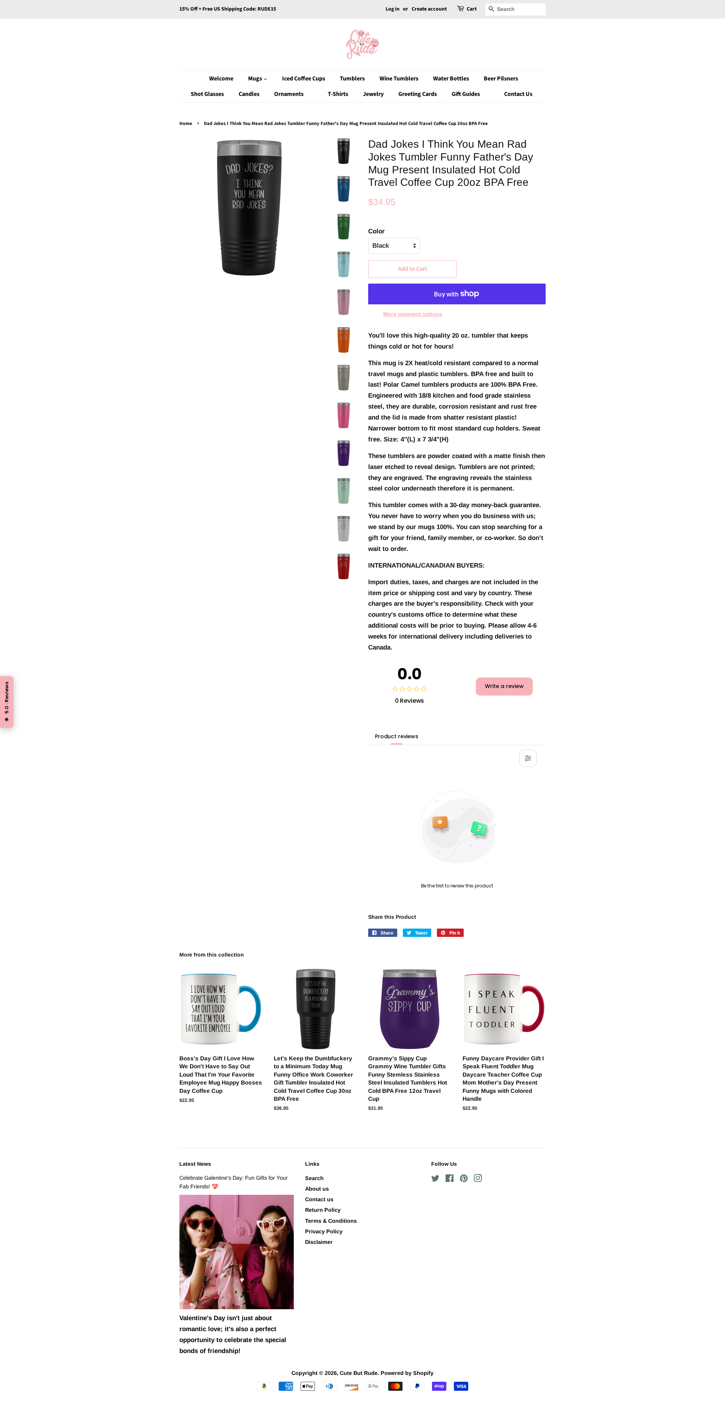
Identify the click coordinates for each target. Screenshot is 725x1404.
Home (185, 123)
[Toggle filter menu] (528, 758)
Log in (393, 9)
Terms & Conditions (331, 1221)
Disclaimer (319, 1242)
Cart (472, 9)
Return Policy (323, 1210)
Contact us (319, 1199)
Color (376, 231)
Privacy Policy (323, 1231)
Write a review (504, 686)
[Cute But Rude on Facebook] (449, 1180)
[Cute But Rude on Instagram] (478, 1180)
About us (317, 1189)
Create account (429, 9)
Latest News (195, 1164)
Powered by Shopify (407, 1373)
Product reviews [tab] (396, 736)
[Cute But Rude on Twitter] (435, 1180)
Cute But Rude (359, 1373)
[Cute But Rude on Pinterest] (464, 1180)
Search (314, 1178)
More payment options (412, 314)
